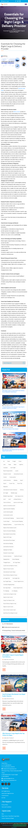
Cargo (9, 464)
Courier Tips (12, 483)
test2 (4, 499)
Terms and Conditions (6, 806)
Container (5, 467)
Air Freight (5, 492)
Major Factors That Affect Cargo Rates (10, 816)
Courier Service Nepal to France (10, 565)
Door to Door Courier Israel (9, 609)
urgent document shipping (9, 508)
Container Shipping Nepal (8, 584)
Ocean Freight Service (19, 581)
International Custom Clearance (10, 489)
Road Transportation (7, 470)
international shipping (8, 543)
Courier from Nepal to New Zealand (10, 428)
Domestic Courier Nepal (8, 553)
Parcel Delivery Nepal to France (10, 575)
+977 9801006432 (8, 624)
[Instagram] (20, 1)
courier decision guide (8, 511)
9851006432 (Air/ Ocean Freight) (10, 774)
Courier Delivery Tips (19, 524)
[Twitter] (18, 1)
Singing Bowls (6, 559)
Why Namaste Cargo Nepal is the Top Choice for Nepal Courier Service (13, 450)
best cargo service (19, 496)
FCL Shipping (6, 590)
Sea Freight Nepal (7, 581)
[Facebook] (16, 1)
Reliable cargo (14, 492)
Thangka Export (6, 562)
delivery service (16, 111)
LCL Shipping (14, 590)
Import (21, 480)
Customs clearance (7, 556)
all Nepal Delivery (17, 499)
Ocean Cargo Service (17, 587)
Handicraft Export (18, 556)
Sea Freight (12, 467)
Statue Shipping (15, 559)
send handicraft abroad (8, 546)
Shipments (5, 486)
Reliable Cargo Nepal (8, 496)
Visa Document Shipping (17, 521)
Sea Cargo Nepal (7, 587)
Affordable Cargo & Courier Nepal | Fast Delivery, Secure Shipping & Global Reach (13, 391)
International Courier (18, 473)
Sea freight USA (16, 578)
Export (4, 483)
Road (8, 461)
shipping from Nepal (7, 549)
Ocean (20, 461)
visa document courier (8, 515)
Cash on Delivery (7, 502)
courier (16, 470)
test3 (9, 499)
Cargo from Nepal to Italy (8, 600)
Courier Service (5, 795)
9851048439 (6, 776)
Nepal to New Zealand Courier (9, 527)
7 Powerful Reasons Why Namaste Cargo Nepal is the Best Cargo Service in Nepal (13, 407)
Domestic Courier (7, 473)
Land (4, 464)
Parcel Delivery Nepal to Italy (9, 603)
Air (4, 461)
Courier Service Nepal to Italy (9, 594)
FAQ (3, 814)
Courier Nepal (6, 521)
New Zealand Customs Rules (9, 534)
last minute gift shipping (8, 518)
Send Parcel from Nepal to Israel (10, 613)
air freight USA (6, 578)
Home (14, 29)
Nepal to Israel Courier (8, 606)
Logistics (21, 464)
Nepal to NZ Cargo (7, 537)
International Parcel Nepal (9, 540)
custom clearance (7, 480)
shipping (15, 480)
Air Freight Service (6, 791)
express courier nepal (18, 502)
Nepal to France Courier (8, 568)
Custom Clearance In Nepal (8, 818)
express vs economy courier (9, 505)
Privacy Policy (5, 804)
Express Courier (20, 518)
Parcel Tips (19, 483)
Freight (14, 461)
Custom (5, 477)
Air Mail (3, 797)
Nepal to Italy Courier (8, 597)
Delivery (22, 489)
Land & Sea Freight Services (8, 793)
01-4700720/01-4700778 (9, 766)
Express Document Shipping (9, 530)
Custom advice (12, 477)
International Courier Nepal (9, 571)
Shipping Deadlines (7, 524)
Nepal (15, 464)
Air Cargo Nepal (16, 562)
